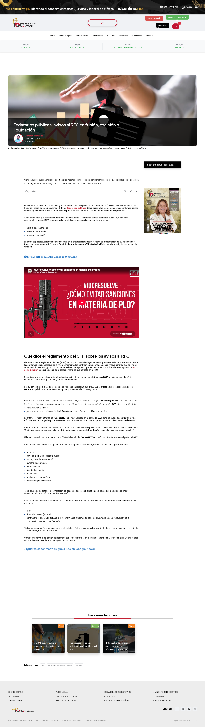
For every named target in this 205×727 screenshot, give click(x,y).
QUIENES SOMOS (15, 692)
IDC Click (111, 35)
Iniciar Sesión (153, 18)
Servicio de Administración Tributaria (60, 665)
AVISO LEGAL (62, 692)
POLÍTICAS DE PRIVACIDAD (67, 696)
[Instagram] (183, 709)
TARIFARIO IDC (159, 696)
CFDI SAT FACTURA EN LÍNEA (116, 700)
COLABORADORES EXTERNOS (117, 692)
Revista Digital (65, 35)
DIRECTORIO (13, 696)
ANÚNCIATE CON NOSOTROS (165, 692)
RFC (43, 665)
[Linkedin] (195, 709)
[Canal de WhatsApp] (190, 7)
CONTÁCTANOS (15, 700)
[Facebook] (177, 709)
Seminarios (161, 25)
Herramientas (82, 35)
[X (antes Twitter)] (189, 709)
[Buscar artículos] (102, 22)
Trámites (79, 665)
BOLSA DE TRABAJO (162, 700)
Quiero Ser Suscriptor (177, 17)
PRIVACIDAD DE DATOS (66, 700)
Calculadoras (97, 35)
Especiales (123, 35)
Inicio (52, 35)
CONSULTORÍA (110, 696)
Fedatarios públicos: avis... (160, 164)
